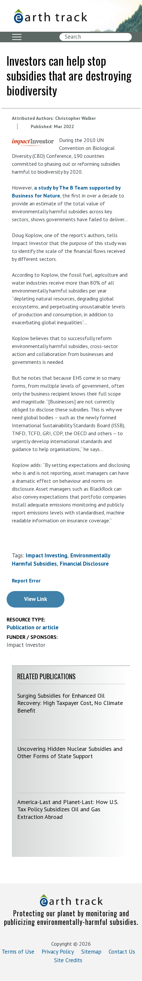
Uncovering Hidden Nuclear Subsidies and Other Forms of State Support (70, 752)
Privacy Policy (58, 951)
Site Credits (68, 960)
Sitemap (91, 951)
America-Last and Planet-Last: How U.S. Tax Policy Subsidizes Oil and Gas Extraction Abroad (67, 809)
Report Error (26, 580)
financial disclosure (84, 563)
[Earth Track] (56, 16)
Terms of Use (18, 951)
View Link (35, 599)
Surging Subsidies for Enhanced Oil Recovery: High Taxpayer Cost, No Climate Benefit (70, 703)
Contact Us (122, 951)
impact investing (46, 555)
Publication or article (32, 627)
